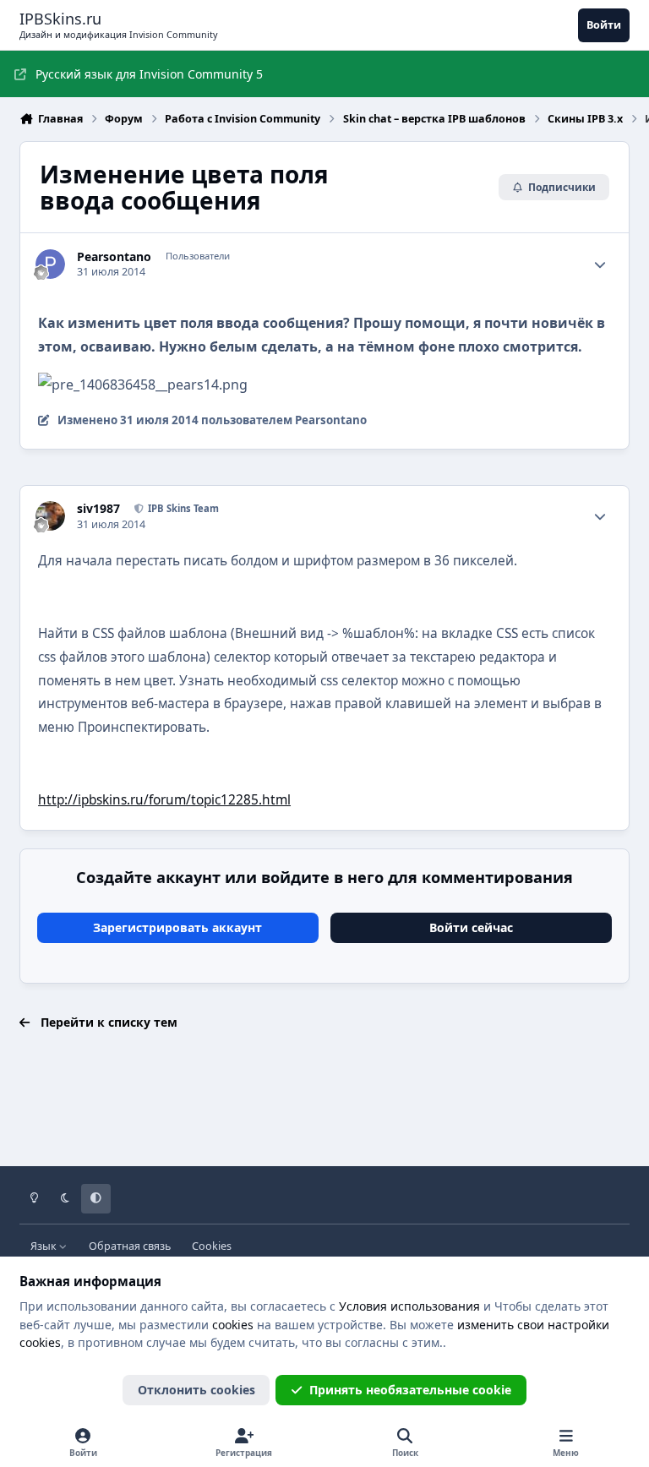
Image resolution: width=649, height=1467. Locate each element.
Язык (44, 1246)
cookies (233, 1325)
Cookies (212, 1246)
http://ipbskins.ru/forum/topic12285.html (164, 800)
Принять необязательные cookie (410, 1390)
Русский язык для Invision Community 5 (149, 74)
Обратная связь (130, 1246)
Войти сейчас (471, 927)
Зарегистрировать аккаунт (177, 927)
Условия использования (409, 1306)
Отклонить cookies (196, 1390)
